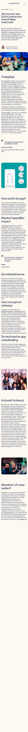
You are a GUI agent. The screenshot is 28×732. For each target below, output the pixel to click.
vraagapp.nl (23, 519)
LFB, (21, 278)
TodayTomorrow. (20, 311)
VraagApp (7, 81)
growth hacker (8, 512)
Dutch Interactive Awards (14, 408)
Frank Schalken (6, 112)
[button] (24, 3)
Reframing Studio (6, 311)
